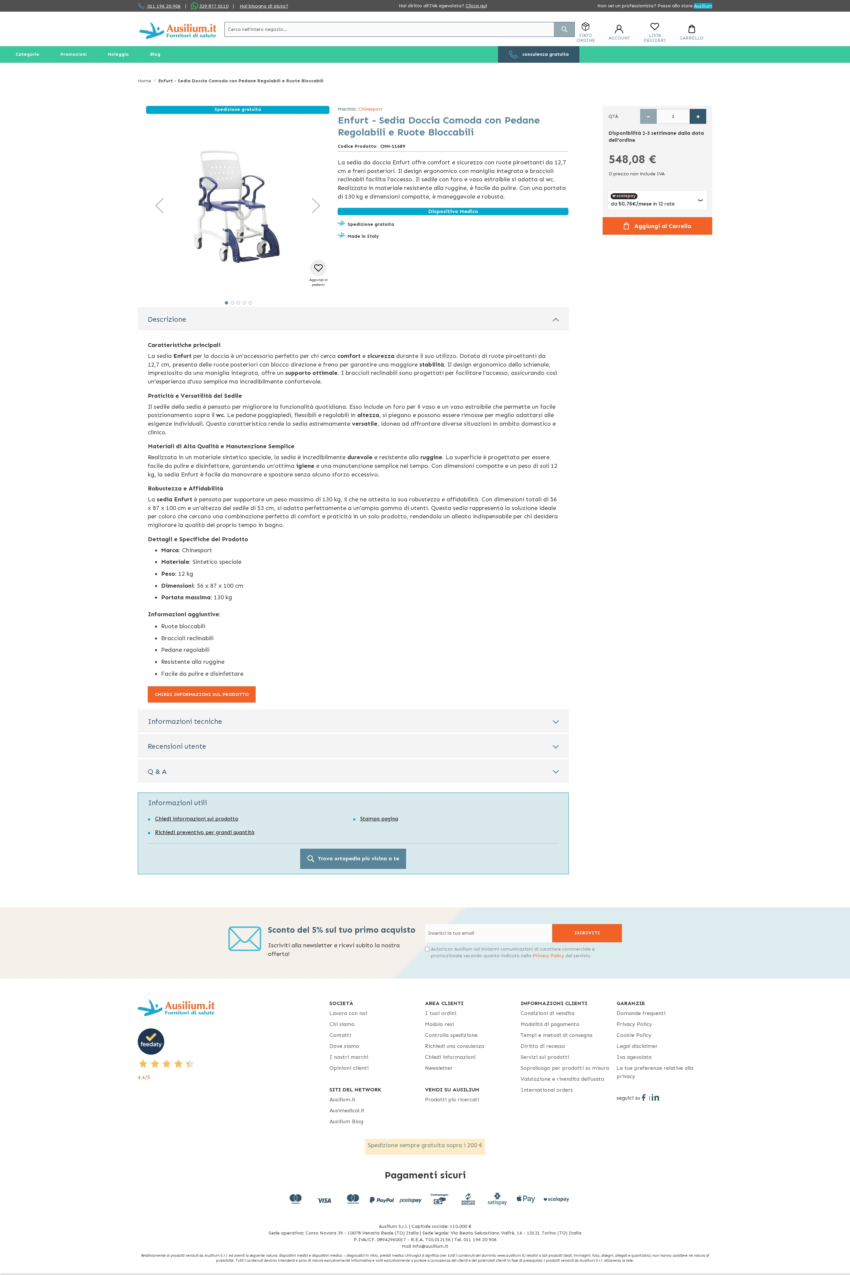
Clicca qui (476, 6)
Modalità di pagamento (550, 1024)
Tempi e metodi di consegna (556, 1035)
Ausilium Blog (346, 1121)
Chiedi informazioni (450, 1057)
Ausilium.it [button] (342, 1099)
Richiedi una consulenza (454, 1046)
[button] (159, 205)
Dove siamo (344, 1046)
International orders (547, 1090)
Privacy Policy (548, 956)
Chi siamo (342, 1024)
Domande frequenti (641, 1013)
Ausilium (703, 6)
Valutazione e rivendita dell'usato (562, 1079)
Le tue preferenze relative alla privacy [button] (655, 1072)
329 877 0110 (213, 6)
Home (144, 81)
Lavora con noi (348, 1013)
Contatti (340, 1035)
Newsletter (439, 1068)
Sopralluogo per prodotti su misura (565, 1068)
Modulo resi (439, 1024)
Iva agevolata (634, 1057)
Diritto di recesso (543, 1046)
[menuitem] (27, 54)
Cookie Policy (634, 1035)
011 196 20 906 (163, 6)
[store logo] (177, 30)
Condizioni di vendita (547, 1013)
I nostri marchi (348, 1057)
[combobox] (399, 29)
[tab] (353, 318)
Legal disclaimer (637, 1046)
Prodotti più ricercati (452, 1099)
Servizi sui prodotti (545, 1057)
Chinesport (370, 109)
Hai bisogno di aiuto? (264, 6)
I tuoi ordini (440, 1013)
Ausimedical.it (347, 1110)
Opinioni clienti (349, 1068)
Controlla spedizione (451, 1035)
